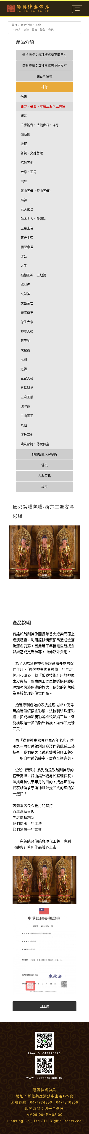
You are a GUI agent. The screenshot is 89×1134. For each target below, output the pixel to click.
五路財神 (27, 388)
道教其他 (27, 434)
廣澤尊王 (27, 312)
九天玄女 (27, 209)
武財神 (25, 284)
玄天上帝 (27, 237)
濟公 (24, 256)
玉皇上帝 (27, 228)
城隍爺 (25, 406)
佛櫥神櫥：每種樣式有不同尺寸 (44, 65)
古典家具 (44, 476)
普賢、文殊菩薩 (32, 153)
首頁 (14, 25)
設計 (44, 486)
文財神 (25, 294)
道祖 (24, 369)
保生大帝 (27, 322)
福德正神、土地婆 (33, 275)
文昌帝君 (27, 303)
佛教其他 (27, 162)
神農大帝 (27, 331)
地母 (24, 181)
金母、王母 (29, 172)
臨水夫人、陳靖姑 (33, 219)
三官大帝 (27, 378)
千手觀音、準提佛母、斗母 (40, 125)
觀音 (24, 115)
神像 (38, 25)
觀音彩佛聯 (44, 76)
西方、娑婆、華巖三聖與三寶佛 (34, 30)
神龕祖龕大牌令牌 (44, 454)
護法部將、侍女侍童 (35, 444)
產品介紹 (26, 25)
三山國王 (27, 416)
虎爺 (24, 359)
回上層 (44, 1006)
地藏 (24, 144)
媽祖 (24, 200)
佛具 (44, 465)
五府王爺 (27, 397)
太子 (24, 266)
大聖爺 (25, 350)
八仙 (24, 425)
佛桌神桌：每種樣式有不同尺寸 (44, 55)
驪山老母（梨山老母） (36, 190)
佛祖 (24, 97)
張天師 (25, 341)
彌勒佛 (25, 134)
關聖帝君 (27, 247)
